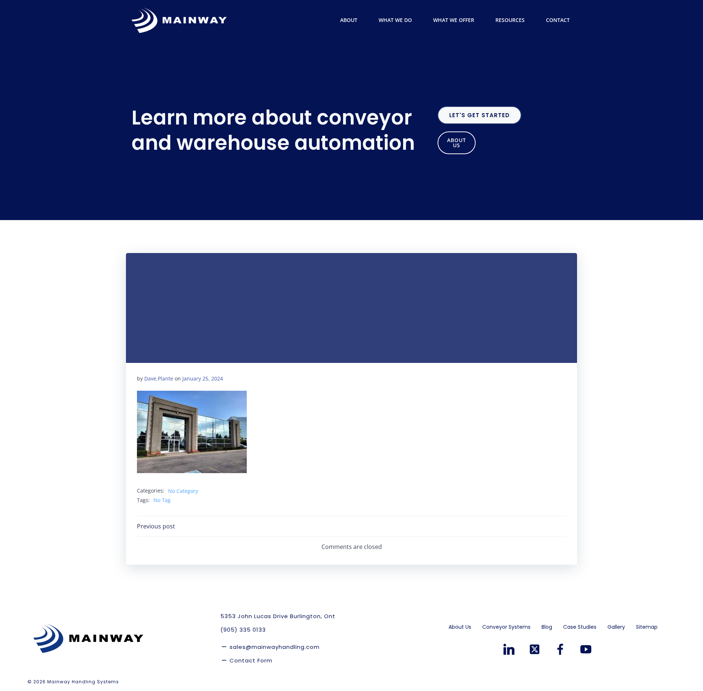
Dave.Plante (158, 378)
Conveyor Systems (506, 627)
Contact (558, 19)
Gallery (616, 627)
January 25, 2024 (202, 378)
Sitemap (647, 627)
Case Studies (579, 627)
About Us (460, 627)
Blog (547, 627)
